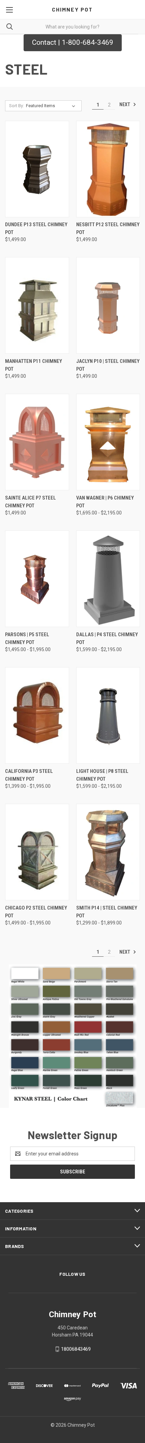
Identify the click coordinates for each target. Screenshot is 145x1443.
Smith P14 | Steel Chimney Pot (106, 912)
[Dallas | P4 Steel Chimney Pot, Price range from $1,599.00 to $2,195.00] (108, 579)
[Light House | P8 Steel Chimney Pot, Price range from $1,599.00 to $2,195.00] (108, 715)
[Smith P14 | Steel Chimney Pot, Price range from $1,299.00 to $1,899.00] (108, 852)
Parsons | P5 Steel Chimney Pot (27, 638)
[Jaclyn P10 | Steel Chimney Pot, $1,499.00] (108, 305)
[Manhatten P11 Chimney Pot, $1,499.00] (37, 305)
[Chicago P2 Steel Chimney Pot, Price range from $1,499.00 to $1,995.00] (37, 852)
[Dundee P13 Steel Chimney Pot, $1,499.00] (37, 169)
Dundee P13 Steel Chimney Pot (36, 228)
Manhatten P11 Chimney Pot (33, 365)
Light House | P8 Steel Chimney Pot (102, 775)
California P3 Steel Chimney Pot (29, 775)
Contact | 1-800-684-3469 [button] (72, 42)
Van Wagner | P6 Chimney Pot (105, 502)
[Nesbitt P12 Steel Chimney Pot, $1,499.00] (108, 169)
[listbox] (52, 106)
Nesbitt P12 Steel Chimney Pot (108, 228)
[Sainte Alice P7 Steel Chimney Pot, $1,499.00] (37, 442)
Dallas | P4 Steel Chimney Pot (107, 638)
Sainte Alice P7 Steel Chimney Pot (30, 502)
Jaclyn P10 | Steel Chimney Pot (108, 365)
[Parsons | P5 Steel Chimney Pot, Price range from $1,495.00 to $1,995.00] (37, 579)
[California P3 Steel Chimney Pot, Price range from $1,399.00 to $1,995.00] (37, 715)
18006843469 (76, 1349)
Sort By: (16, 105)
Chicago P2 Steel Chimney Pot (36, 912)
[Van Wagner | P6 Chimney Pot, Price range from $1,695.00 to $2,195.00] (108, 442)
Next (125, 104)
